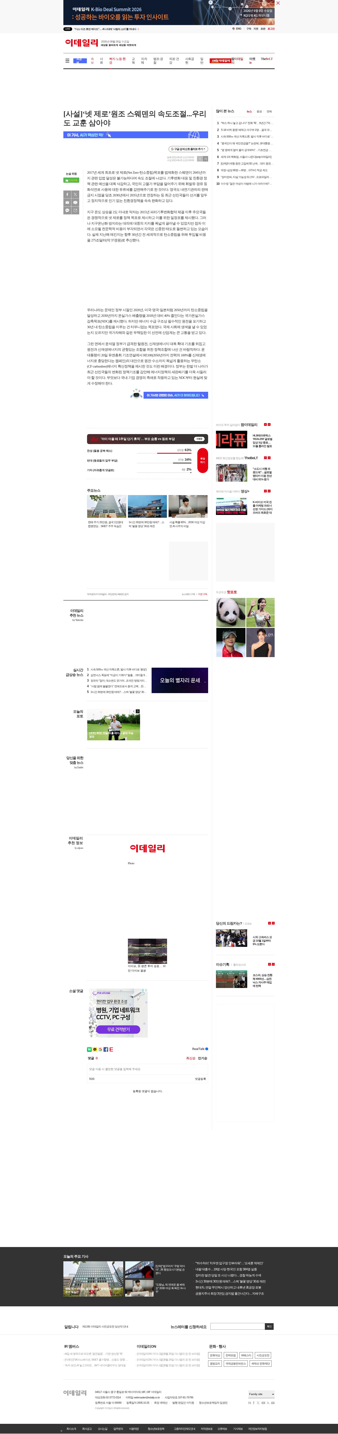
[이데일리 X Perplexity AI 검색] (135, 134)
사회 (101, 60)
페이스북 (67, 194)
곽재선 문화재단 (260, 1363)
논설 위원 (71, 173)
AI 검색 (79, 60)
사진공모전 (263, 1355)
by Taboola (77, 620)
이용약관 (133, 1428)
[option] (137, 29)
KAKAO (67, 210)
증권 (259, 111)
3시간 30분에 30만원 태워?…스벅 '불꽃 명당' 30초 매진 (229, 1281)
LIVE (67, 28)
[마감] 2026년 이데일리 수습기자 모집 (103, 1327)
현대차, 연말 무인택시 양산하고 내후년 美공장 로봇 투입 (230, 1287)
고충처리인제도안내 (184, 1428)
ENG (238, 28)
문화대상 (215, 1355)
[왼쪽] (134, 711)
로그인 (271, 28)
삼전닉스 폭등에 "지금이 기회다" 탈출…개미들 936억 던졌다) (123, 675)
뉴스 (249, 111)
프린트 (75, 202)
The (267, 59)
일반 (201, 60)
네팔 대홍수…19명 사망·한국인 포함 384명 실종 (224, 1269)
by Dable (78, 767)
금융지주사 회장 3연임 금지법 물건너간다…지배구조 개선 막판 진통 (237, 1293)
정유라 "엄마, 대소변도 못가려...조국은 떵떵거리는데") (119, 680)
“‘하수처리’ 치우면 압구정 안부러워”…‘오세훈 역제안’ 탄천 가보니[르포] (239, 1263)
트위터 (75, 194)
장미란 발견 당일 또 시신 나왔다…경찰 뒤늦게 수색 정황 (230, 1275)
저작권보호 (206, 1428)
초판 (263, 28)
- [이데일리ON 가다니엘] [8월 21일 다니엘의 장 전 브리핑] (168, 1365)
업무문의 (118, 1428)
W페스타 (246, 1355)
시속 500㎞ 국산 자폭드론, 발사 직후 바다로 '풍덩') (117, 669)
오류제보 (222, 1428)
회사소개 (71, 1428)
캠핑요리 (215, 1363)
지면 (256, 28)
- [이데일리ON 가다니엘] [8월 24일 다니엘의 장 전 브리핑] (168, 1359)
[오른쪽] (138, 711)
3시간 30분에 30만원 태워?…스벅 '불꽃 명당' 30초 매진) (120, 692)
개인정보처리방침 (257, 1428)
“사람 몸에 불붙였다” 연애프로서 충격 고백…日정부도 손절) (122, 686)
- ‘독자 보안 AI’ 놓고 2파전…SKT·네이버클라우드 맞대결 (94, 1365)
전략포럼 (231, 1355)
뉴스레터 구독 (188, 594)
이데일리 (100, 43)
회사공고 (87, 1428)
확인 (269, 1326)
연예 (269, 111)
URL (75, 210)
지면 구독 (202, 594)
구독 (248, 28)
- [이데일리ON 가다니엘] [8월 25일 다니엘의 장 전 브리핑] (168, 1353)
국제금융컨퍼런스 (236, 1363)
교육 (133, 60)
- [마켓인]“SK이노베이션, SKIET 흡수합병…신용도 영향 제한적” (96, 1359)
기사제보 (238, 1428)
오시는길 (102, 1428)
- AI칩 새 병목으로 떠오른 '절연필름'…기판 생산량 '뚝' (93, 1353)
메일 (67, 202)
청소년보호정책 (156, 1428)
